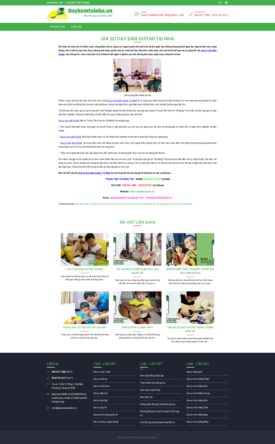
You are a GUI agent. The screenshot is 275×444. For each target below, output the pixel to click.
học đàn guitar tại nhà (149, 204)
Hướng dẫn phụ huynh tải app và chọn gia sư (161, 414)
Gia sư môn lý (114, 379)
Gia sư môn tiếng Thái (207, 408)
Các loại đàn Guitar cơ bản (85, 269)
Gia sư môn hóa (114, 387)
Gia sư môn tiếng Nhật (207, 422)
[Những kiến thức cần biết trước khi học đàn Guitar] (190, 249)
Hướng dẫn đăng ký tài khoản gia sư (161, 405)
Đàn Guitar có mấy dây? (137, 327)
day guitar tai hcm (168, 204)
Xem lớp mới (161, 398)
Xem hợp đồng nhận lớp (161, 376)
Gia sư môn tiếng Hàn (207, 387)
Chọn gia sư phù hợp (161, 390)
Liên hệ (76, 27)
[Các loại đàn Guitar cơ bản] (85, 249)
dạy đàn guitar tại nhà (85, 204)
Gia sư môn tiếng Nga (161, 423)
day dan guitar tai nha (106, 204)
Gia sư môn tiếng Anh (207, 372)
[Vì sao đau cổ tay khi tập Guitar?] (85, 307)
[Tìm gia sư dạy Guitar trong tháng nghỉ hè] (190, 307)
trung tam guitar (185, 204)
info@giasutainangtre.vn (64, 408)
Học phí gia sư (161, 383)
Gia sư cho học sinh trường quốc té (114, 415)
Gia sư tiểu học (114, 394)
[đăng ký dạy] (79, 14)
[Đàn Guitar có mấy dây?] (137, 307)
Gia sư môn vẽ (114, 408)
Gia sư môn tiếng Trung (207, 394)
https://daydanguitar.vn (142, 191)
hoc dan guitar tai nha (127, 204)
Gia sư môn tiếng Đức (207, 401)
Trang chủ (57, 27)
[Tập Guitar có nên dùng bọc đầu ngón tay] (137, 249)
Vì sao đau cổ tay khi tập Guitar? (85, 327)
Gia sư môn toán (114, 372)
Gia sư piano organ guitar (114, 422)
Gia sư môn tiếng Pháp (207, 379)
